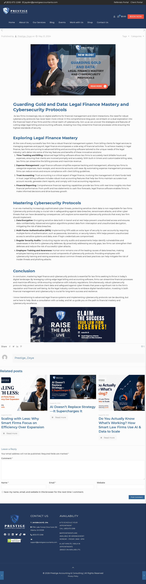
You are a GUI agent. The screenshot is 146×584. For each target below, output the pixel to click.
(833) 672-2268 (13, 2)
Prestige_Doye (25, 36)
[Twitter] (16, 534)
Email (52, 483)
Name (5, 483)
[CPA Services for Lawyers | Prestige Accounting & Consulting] (15, 11)
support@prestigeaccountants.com (43, 542)
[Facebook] (5, 534)
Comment (7, 458)
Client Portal (137, 2)
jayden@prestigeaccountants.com (41, 2)
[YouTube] (24, 534)
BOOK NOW (136, 16)
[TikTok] (20, 534)
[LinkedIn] (12, 534)
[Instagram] (9, 534)
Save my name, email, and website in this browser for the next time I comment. (44, 492)
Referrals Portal (121, 2)
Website (101, 483)
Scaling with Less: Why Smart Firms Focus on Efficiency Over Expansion (22, 423)
